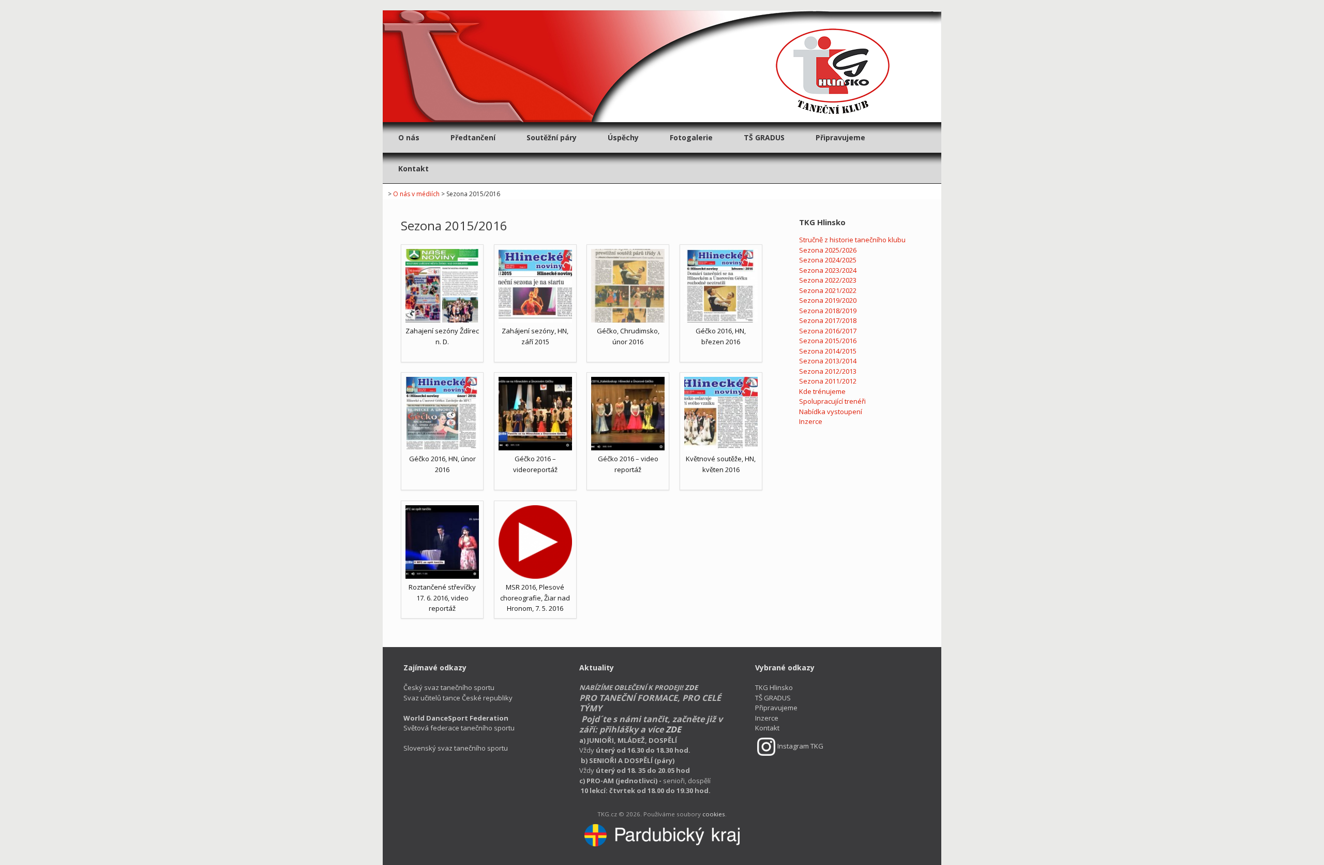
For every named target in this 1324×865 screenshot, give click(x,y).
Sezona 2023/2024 (827, 270)
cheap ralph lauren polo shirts (309, 4)
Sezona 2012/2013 (827, 371)
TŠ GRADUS (764, 137)
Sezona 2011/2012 (827, 381)
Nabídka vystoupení (830, 411)
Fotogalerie (691, 137)
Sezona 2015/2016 (827, 340)
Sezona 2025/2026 (827, 250)
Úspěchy (623, 137)
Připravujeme (840, 137)
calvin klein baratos (89, 4)
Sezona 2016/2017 (827, 330)
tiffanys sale (984, 4)
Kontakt (413, 168)
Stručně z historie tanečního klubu (852, 239)
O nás (408, 137)
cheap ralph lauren (774, 4)
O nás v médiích (416, 193)
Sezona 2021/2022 (827, 290)
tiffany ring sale (1029, 4)
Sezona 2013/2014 (827, 360)
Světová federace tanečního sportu (459, 723)
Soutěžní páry (551, 137)
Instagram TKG (800, 746)
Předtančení (472, 137)
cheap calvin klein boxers (161, 4)
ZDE (691, 687)
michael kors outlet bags (396, 4)
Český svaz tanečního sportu (448, 687)
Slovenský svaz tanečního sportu (455, 748)
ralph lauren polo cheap (704, 4)
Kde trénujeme (822, 391)
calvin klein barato (28, 4)
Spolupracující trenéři (832, 401)
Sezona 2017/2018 (827, 320)
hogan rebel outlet (465, 4)
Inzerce (810, 421)
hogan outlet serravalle (532, 4)
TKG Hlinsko (774, 687)
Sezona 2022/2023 (827, 280)
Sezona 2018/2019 (827, 310)
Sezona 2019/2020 (827, 300)
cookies (713, 814)
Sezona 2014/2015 (827, 351)
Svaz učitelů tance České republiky (458, 697)
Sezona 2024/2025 (827, 260)
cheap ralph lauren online (845, 4)
